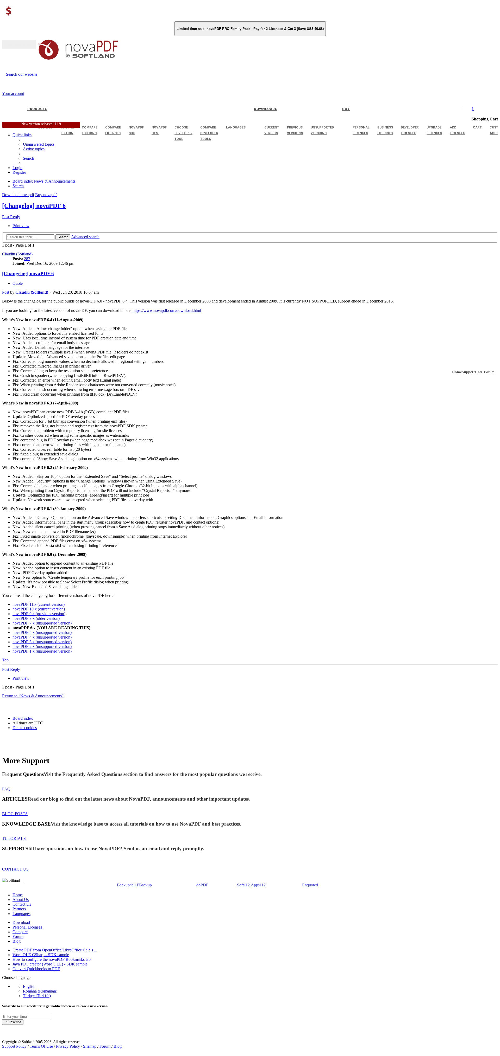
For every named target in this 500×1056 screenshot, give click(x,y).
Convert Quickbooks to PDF (36, 969)
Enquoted (310, 885)
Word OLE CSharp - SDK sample (40, 954)
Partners (19, 909)
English (29, 986)
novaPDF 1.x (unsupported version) (42, 651)
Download (21, 922)
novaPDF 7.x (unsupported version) (42, 623)
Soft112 (243, 885)
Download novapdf (18, 194)
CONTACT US (15, 869)
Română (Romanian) (40, 991)
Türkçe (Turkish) (37, 996)
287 (27, 258)
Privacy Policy (68, 1046)
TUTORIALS (14, 838)
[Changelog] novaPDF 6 (34, 205)
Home (17, 895)
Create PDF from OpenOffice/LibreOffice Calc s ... (54, 950)
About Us (20, 899)
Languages (21, 913)
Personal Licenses (27, 927)
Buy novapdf (46, 194)
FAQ (6, 789)
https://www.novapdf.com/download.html (167, 310)
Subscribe (12, 1022)
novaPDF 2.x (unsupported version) (42, 646)
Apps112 (258, 885)
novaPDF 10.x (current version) (38, 609)
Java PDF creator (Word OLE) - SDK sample (50, 964)
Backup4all (126, 885)
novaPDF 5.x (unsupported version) (42, 632)
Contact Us (21, 904)
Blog (16, 941)
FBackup (144, 885)
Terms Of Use (42, 1046)
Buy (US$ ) (19, 44)
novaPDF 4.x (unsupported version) (42, 637)
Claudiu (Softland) (17, 254)
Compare (20, 932)
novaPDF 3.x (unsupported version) (42, 642)
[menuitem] (34, 149)
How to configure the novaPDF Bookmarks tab (51, 959)
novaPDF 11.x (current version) (38, 604)
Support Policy (15, 1046)
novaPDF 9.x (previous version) (38, 613)
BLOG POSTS (15, 814)
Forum (17, 936)
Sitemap (90, 1046)
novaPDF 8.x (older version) (36, 618)
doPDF (202, 885)
